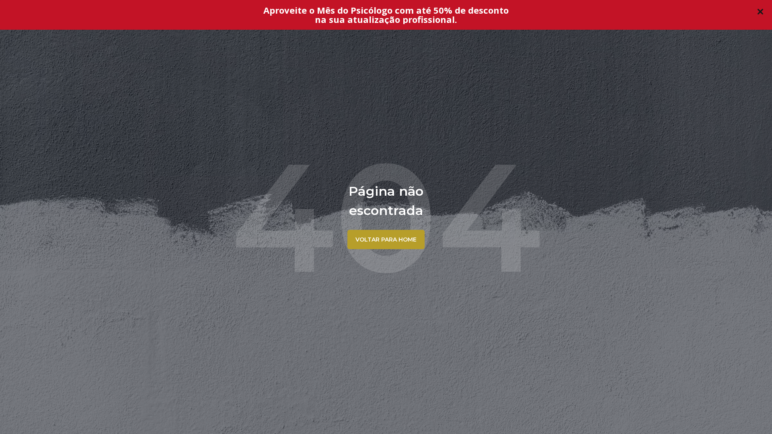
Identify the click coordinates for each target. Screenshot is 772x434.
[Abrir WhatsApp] (752, 413)
